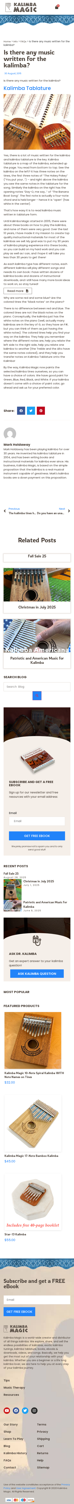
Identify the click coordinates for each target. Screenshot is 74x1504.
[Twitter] (25, 1410)
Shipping (43, 1439)
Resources (11, 1395)
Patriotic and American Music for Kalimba (37, 660)
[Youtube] (7, 1410)
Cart (40, 1446)
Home (7, 41)
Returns (42, 1453)
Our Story (11, 1424)
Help (40, 1460)
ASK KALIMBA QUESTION (37, 973)
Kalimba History (15, 1453)
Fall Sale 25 (37, 556)
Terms (41, 1424)
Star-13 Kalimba (15, 1234)
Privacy (42, 1432)
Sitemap (43, 1467)
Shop (7, 1432)
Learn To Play (13, 1439)
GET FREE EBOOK (37, 836)
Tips (7, 1380)
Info (15, 41)
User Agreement (26, 1488)
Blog (7, 1446)
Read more (15, 291)
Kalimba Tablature (27, 88)
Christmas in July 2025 (37, 607)
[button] (69, 7)
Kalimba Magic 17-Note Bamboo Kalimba (31, 1156)
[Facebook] (16, 1410)
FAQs (23, 41)
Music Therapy (14, 1388)
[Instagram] (34, 1410)
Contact (10, 1467)
